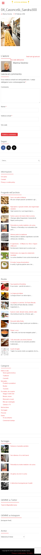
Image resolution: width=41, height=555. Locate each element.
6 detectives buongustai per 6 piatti (21, 483)
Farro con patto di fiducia (18, 197)
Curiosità (5, 378)
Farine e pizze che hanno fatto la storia (22, 216)
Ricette (5, 386)
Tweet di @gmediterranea (9, 505)
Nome (3, 107)
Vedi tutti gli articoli (33, 56)
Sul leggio (4, 410)
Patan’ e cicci (14, 330)
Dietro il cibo (5, 371)
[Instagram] (14, 147)
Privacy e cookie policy (8, 182)
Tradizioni (6, 375)
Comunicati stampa (9, 420)
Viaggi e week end (8, 393)
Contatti (3, 179)
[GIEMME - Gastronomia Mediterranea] (20, 1)
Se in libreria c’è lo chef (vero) (19, 455)
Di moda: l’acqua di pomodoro (19, 262)
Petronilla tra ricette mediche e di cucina (22, 225)
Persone (3, 413)
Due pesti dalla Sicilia (17, 321)
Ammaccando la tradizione (18, 234)
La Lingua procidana (16, 293)
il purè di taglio (15, 349)
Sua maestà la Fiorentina (18, 284)
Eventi (3, 415)
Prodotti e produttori (9, 383)
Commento (5, 87)
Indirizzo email (6, 116)
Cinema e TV (7, 404)
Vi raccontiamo (7, 417)
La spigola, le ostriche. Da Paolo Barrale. (23, 302)
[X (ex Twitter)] (8, 147)
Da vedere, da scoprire (8, 391)
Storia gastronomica (9, 373)
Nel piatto (4, 381)
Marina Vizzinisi (7, 14)
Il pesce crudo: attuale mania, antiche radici (23, 312)
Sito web (4, 125)
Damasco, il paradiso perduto (19, 446)
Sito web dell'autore (17, 60)
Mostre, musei (7, 396)
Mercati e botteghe (9, 402)
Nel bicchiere (5, 407)
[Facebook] (3, 147)
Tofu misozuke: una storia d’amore (21, 339)
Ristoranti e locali (8, 399)
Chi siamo (4, 177)
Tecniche (5, 389)
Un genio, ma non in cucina (18, 474)
